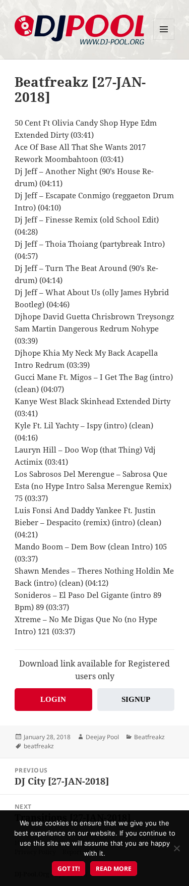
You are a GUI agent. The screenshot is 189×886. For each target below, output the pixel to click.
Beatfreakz (149, 737)
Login (53, 699)
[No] (176, 848)
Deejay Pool (102, 737)
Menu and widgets (164, 39)
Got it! (68, 868)
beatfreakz (39, 746)
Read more (114, 868)
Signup (135, 699)
